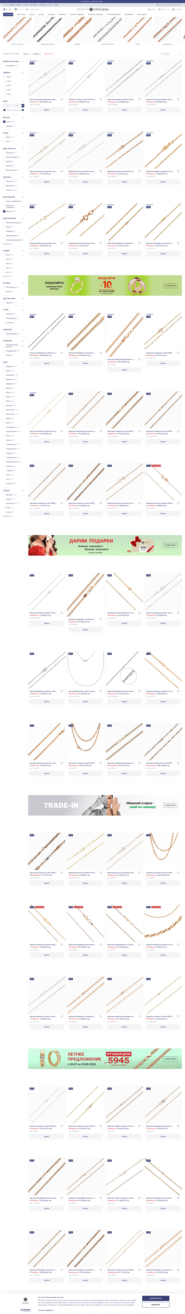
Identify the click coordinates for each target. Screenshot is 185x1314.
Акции (56, 5)
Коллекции (129, 14)
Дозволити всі (156, 1298)
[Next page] (180, 27)
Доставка (33, 5)
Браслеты (62, 14)
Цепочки (51, 14)
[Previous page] (5, 27)
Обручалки (21, 14)
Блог (50, 5)
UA (7, 9)
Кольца (41, 14)
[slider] (4, 110)
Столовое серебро (114, 14)
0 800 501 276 (33, 9)
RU (10, 9)
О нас (5, 5)
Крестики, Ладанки (95, 14)
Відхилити (155, 1304)
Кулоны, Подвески (77, 14)
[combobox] (170, 54)
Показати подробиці (45, 1310)
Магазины (43, 5)
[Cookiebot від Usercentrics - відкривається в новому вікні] (25, 1310)
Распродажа (142, 14)
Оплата (25, 5)
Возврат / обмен (15, 5)
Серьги (32, 14)
